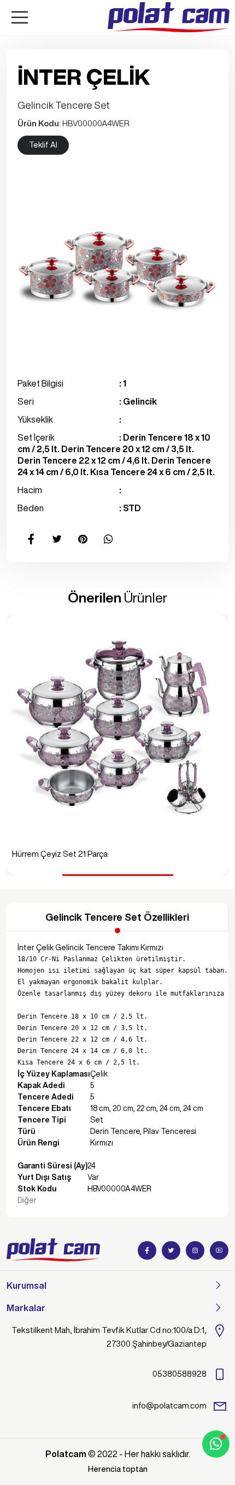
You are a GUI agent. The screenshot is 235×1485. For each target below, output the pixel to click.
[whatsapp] (216, 1444)
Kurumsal (26, 1285)
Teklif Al (43, 145)
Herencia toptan (118, 1469)
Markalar (26, 1307)
